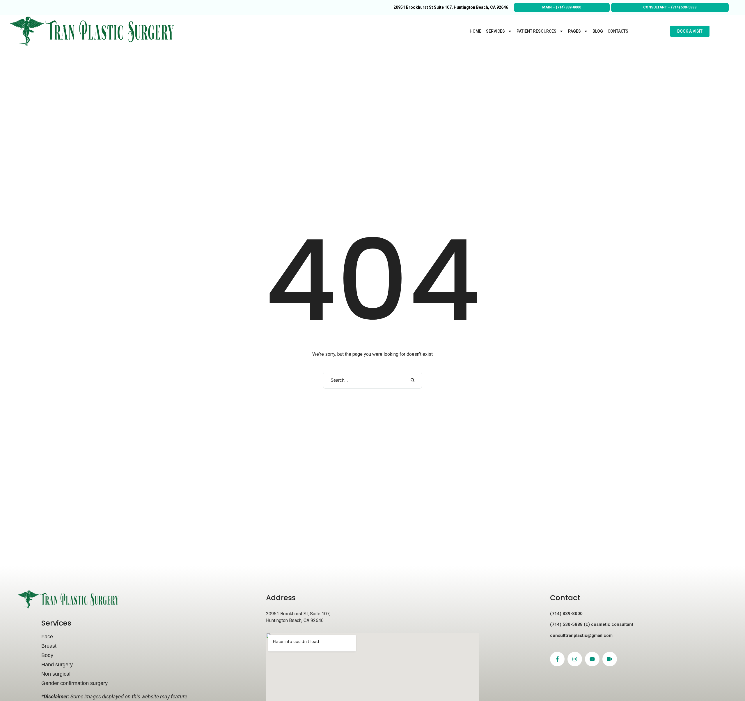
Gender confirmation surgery (74, 683)
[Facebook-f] (557, 659)
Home (475, 31)
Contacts (618, 31)
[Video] (609, 659)
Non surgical (55, 674)
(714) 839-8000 (568, 7)
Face (47, 637)
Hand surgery (57, 664)
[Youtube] (592, 659)
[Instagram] (574, 659)
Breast (48, 646)
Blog (598, 31)
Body (47, 655)
